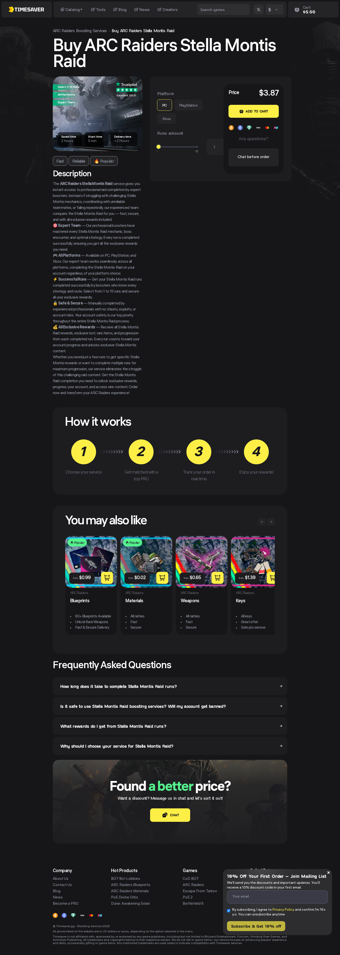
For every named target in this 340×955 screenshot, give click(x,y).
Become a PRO (65, 904)
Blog (122, 9)
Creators (170, 9)
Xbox (166, 118)
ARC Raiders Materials (130, 892)
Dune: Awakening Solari (130, 904)
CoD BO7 (191, 879)
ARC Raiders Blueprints (130, 885)
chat (174, 815)
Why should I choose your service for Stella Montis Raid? (116, 745)
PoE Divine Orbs (124, 898)
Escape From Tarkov (200, 892)
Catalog (72, 9)
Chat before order (253, 157)
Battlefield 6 (193, 904)
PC (164, 105)
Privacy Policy (283, 910)
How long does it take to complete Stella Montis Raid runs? (118, 686)
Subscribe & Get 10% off (256, 926)
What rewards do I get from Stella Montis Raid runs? (113, 725)
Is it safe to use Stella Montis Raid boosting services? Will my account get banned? (143, 706)
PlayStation (188, 105)
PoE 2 (188, 898)
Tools (101, 9)
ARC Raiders (193, 885)
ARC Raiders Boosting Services (80, 30)
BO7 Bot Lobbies (125, 879)
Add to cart (256, 111)
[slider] (158, 146)
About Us (60, 879)
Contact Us (62, 885)
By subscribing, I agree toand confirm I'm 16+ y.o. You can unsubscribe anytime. (279, 912)
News (144, 9)
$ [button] (269, 9)
